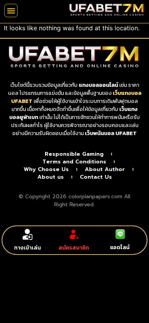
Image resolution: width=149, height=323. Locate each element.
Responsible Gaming (74, 154)
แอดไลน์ (120, 247)
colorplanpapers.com (95, 196)
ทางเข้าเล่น (27, 248)
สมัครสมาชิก (73, 248)
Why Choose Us (46, 169)
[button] (11, 10)
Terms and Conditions (74, 162)
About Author (105, 169)
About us (50, 177)
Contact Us (96, 177)
